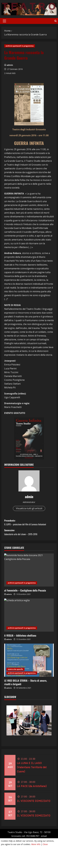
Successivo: (20, 532)
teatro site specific (15, 669)
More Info (35, 844)
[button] (4, 21)
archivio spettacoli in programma (20, 46)
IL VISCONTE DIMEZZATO (33, 801)
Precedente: (25, 522)
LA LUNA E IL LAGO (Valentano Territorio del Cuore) (32, 767)
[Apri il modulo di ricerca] (55, 21)
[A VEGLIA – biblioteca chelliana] (29, 615)
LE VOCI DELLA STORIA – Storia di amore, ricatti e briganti (25, 682)
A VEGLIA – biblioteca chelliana (20, 635)
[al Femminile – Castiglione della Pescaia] (29, 570)
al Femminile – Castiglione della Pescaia (25, 590)
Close (45, 844)
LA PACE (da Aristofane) (32, 786)
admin (10, 65)
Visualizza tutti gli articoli (29, 508)
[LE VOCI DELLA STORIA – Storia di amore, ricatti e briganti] (29, 660)
